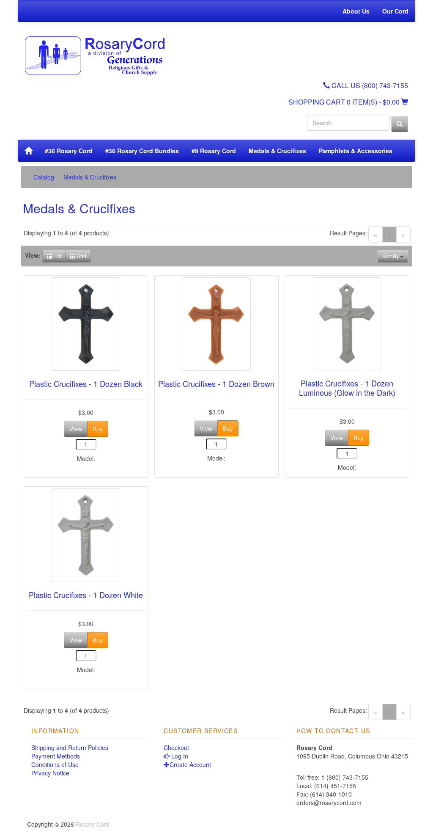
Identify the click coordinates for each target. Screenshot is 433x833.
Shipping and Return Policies (69, 747)
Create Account (190, 764)
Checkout (176, 747)
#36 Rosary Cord (69, 150)
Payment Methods (55, 756)
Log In (179, 756)
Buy (98, 429)
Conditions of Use (55, 764)
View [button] (75, 429)
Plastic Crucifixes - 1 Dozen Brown (216, 383)
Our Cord (395, 11)
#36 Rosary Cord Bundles (142, 150)
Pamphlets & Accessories (355, 150)
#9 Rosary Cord (214, 150)
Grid (80, 255)
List (56, 255)
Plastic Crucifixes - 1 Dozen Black (86, 383)
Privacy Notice (50, 773)
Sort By (391, 255)
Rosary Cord (93, 824)
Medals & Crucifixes (277, 150)
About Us (356, 11)
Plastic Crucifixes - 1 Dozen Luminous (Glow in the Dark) (347, 388)
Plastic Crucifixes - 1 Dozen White (86, 594)
